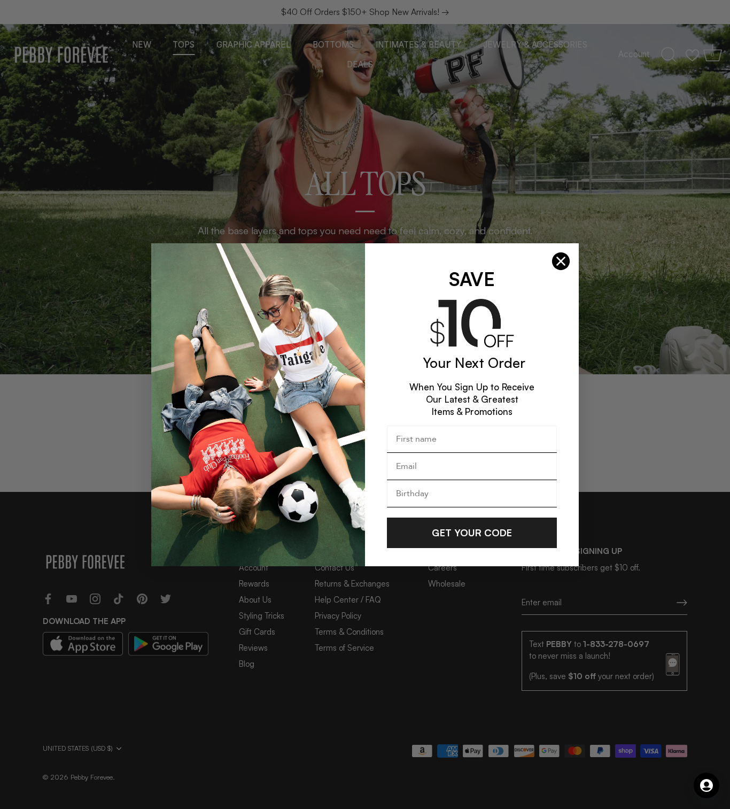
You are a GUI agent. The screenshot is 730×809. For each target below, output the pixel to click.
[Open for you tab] (706, 785)
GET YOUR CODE (472, 532)
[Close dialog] (561, 261)
